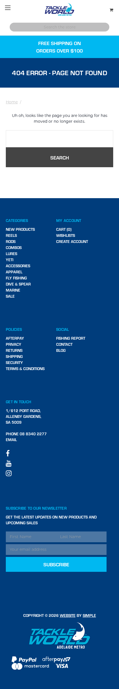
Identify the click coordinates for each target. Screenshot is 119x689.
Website (68, 615)
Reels (11, 235)
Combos (14, 247)
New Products (20, 229)
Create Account (72, 241)
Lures (11, 253)
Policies (14, 329)
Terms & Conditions (25, 368)
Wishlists (65, 235)
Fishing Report (70, 338)
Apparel (14, 271)
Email (11, 439)
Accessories (18, 265)
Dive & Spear (18, 284)
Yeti (9, 259)
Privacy (13, 344)
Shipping (14, 356)
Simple (89, 615)
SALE (10, 296)
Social (62, 329)
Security (14, 362)
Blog (61, 350)
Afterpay (15, 338)
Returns (14, 350)
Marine (13, 290)
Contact (64, 344)
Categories (17, 220)
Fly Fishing (16, 278)
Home (12, 101)
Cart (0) (63, 229)
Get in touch (18, 401)
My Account (68, 220)
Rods (10, 241)
